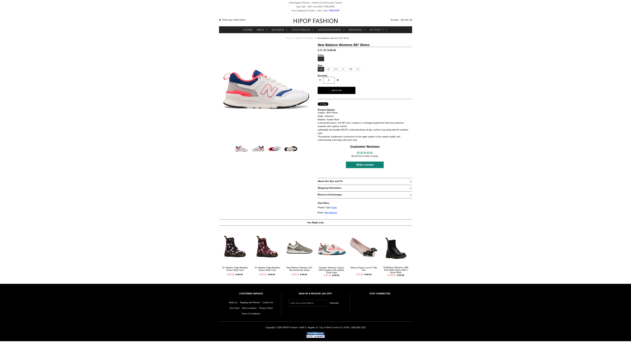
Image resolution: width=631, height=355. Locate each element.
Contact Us (267, 302)
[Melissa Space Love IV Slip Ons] (364, 264)
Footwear (301, 29)
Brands (355, 29)
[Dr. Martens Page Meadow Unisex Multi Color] (235, 264)
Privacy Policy (266, 308)
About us (233, 302)
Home (248, 29)
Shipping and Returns (250, 302)
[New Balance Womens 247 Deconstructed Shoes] (299, 264)
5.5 (320, 69)
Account (394, 20)
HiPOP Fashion (315, 21)
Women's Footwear (304, 38)
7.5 (350, 69)
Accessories (329, 29)
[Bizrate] (320, 336)
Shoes (334, 207)
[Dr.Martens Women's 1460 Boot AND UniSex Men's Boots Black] (396, 264)
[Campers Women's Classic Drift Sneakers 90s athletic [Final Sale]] (331, 264)
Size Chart (234, 308)
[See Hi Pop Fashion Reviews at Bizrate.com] (315, 335)
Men (260, 29)
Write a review (365, 164)
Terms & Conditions (251, 313)
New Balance (331, 212)
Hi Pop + (377, 29)
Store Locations (249, 308)
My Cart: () (406, 20)
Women (278, 29)
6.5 (335, 69)
